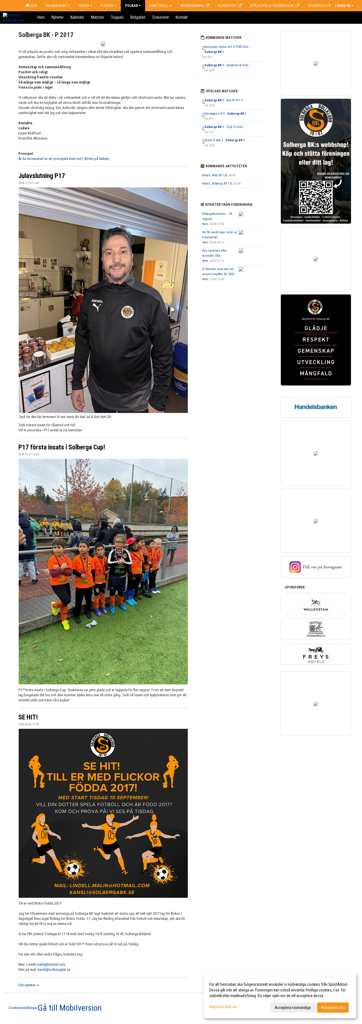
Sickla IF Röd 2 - (224, 140)
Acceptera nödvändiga (293, 1007)
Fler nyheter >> (28, 985)
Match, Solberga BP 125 (217, 183)
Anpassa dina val (223, 1006)
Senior (83, 5)
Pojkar (131, 5)
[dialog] (280, 995)
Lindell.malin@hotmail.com (45, 964)
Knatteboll (159, 5)
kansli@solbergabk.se (54, 969)
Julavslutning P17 (41, 176)
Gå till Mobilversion (70, 1007)
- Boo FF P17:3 (223, 100)
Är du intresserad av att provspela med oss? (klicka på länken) (63, 159)
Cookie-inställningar (23, 1008)
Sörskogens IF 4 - (225, 113)
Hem (33, 5)
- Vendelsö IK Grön (226, 65)
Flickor (107, 5)
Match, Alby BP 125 (214, 175)
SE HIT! (28, 717)
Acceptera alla (332, 1007)
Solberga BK (56, 5)
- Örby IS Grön (223, 127)
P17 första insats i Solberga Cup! (61, 447)
